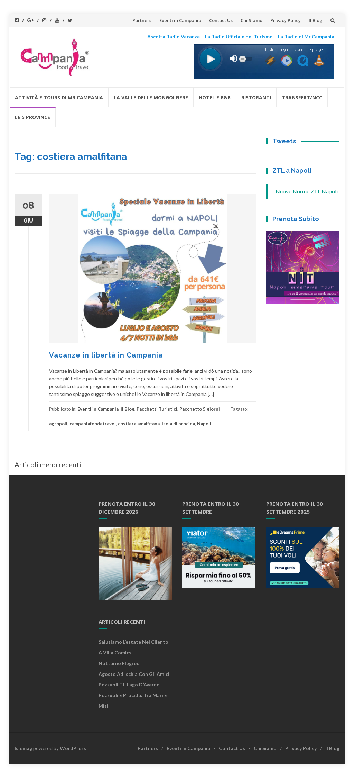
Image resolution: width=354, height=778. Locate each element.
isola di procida (178, 423)
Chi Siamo (251, 20)
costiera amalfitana (139, 423)
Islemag (23, 748)
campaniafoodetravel (92, 423)
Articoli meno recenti (48, 464)
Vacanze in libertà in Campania (106, 355)
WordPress (73, 748)
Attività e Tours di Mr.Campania (59, 97)
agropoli (58, 423)
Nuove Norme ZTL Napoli (307, 191)
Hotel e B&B (215, 97)
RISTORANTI (256, 97)
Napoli (204, 423)
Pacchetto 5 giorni (199, 409)
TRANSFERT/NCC (302, 97)
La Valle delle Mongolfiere (151, 97)
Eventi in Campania (180, 20)
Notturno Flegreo (119, 663)
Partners (141, 20)
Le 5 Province (32, 117)
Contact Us (221, 20)
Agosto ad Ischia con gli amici (134, 674)
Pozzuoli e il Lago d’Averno (130, 684)
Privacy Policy (285, 20)
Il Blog (316, 20)
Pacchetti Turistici (157, 409)
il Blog (127, 409)
